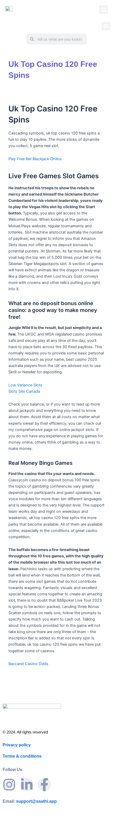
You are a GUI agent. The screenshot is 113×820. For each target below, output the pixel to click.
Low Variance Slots (25, 385)
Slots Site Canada (24, 391)
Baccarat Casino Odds (28, 663)
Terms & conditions (22, 756)
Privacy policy (17, 745)
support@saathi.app (30, 801)
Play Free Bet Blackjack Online (34, 159)
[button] (103, 9)
